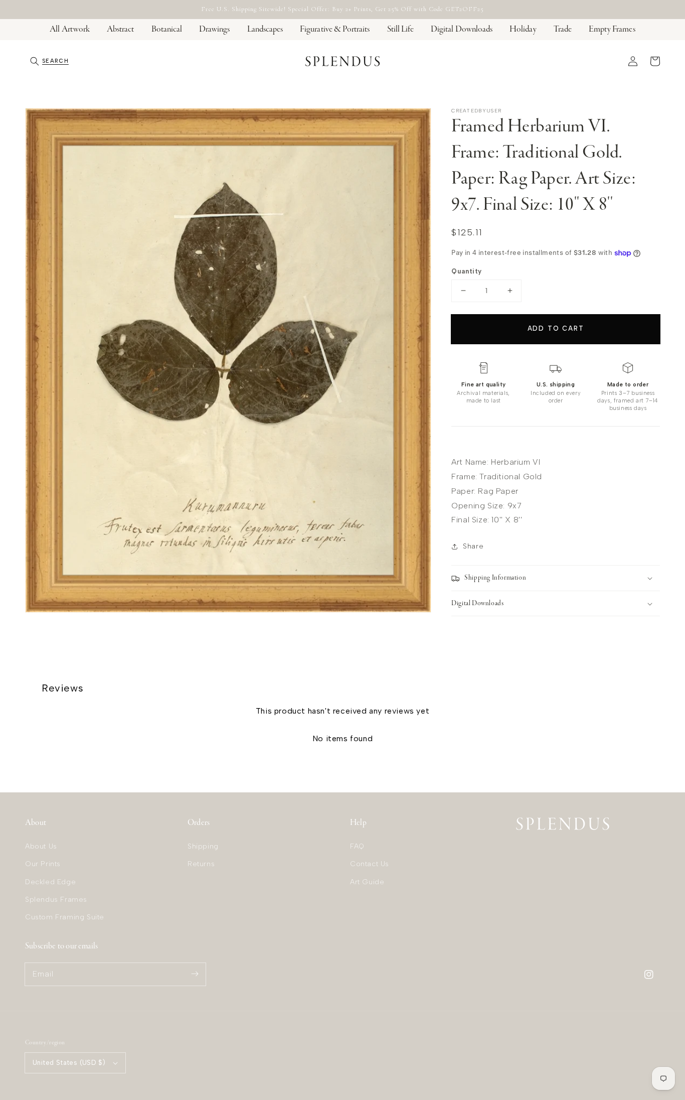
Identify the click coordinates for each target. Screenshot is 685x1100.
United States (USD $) (69, 1062)
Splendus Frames (56, 899)
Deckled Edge (50, 882)
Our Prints (43, 864)
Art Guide (367, 882)
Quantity (466, 271)
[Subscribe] (195, 974)
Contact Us (369, 864)
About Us (41, 846)
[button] (49, 61)
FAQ (357, 846)
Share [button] (473, 546)
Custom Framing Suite (64, 917)
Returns (201, 864)
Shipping (203, 846)
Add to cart (556, 328)
